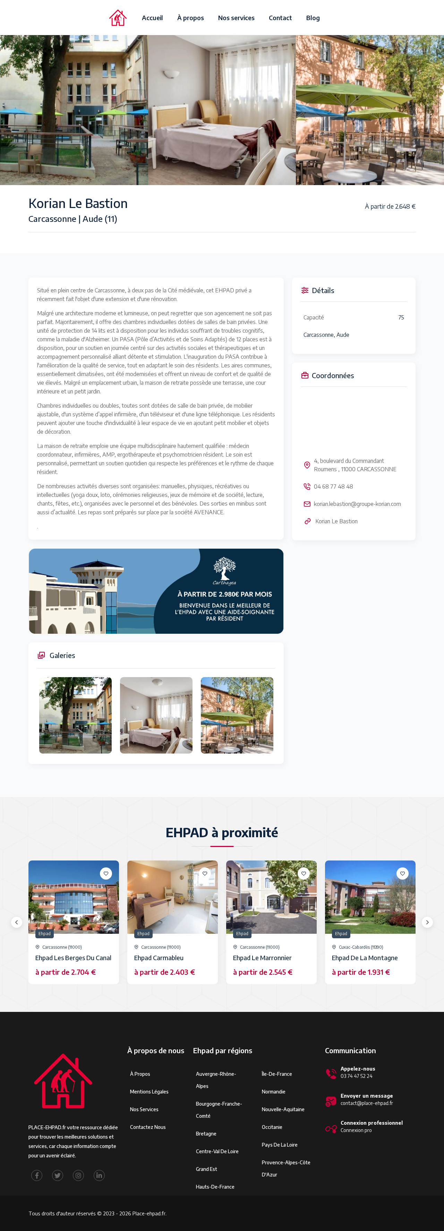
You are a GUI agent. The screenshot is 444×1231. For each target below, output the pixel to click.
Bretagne (206, 1134)
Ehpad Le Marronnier (262, 958)
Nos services (236, 18)
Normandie (273, 1092)
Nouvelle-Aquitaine (283, 1109)
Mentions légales (149, 1092)
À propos (190, 18)
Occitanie (272, 1127)
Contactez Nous (148, 1127)
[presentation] (16, 922)
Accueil (152, 18)
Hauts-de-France (215, 1187)
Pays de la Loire (280, 1145)
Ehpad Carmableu (158, 958)
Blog (313, 18)
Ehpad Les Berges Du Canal (73, 958)
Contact (280, 18)
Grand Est (206, 1169)
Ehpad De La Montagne (365, 958)
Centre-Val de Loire (217, 1151)
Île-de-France (277, 1074)
